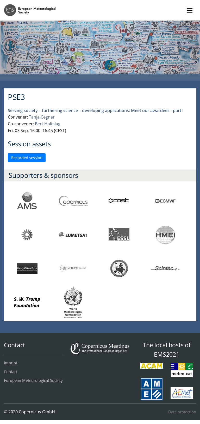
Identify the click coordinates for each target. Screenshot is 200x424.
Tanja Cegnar (42, 117)
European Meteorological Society (33, 380)
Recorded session (26, 157)
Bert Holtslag (47, 124)
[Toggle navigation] (189, 10)
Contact (10, 371)
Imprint (10, 362)
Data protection (182, 411)
